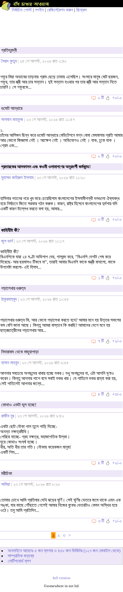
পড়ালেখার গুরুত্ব (13, 288)
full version (61, 578)
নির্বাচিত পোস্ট (22, 9)
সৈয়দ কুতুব (9, 61)
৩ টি (101, 219)
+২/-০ (117, 340)
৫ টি (101, 394)
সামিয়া (5, 484)
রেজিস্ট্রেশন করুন (60, 9)
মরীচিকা (6, 473)
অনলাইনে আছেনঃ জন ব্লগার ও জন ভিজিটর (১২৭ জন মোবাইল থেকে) (64, 550)
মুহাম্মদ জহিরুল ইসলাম (17, 177)
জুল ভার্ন (7, 241)
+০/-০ (117, 97)
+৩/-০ (117, 394)
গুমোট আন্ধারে (11, 108)
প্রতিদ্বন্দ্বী (9, 50)
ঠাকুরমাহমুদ (9, 299)
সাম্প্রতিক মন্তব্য (21, 555)
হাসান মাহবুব (10, 362)
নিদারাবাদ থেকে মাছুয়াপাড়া (20, 351)
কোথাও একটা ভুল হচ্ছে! (18, 404)
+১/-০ (117, 520)
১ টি (101, 277)
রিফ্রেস (81, 9)
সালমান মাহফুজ (12, 119)
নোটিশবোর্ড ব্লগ (19, 561)
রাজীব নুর (7, 415)
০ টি (101, 97)
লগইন (39, 9)
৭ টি (101, 340)
